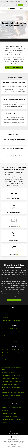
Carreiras (4, 422)
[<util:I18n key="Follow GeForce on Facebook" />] (9, 433)
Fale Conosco (14, 444)
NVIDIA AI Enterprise (8, 294)
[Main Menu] (1, 8)
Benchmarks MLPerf (7, 381)
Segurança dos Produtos (18, 442)
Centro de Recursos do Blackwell (10, 352)
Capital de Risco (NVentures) (9, 413)
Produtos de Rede (6, 320)
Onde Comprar (6, 398)
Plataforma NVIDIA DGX (8, 314)
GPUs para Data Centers (8, 311)
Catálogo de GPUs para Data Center (11, 359)
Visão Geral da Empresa (15, 407)
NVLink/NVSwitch (6, 341)
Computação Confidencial (8, 335)
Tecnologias (19, 419)
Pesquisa (15, 416)
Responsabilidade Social (8, 419)
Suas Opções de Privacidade (11, 441)
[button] (21, 8)
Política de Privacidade (13, 439)
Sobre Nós (4, 407)
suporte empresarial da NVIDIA (10, 121)
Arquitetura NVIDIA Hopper (9, 332)
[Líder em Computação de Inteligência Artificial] (11, 8)
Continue (20, 5)
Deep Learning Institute (8, 372)
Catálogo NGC (17, 381)
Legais (21, 441)
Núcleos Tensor (16, 341)
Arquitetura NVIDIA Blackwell (9, 329)
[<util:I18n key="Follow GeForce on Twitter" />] (14, 433)
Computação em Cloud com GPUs (10, 378)
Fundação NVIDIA (6, 416)
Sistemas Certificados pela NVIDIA (11, 384)
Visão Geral (3, 40)
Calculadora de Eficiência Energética (11, 375)
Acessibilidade (6, 442)
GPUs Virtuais (16, 320)
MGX (19, 332)
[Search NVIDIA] (4, 8)
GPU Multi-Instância (7, 338)
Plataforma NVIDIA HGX (8, 317)
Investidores (5, 410)
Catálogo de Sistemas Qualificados (11, 395)
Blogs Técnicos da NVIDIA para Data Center (13, 392)
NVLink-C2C (17, 338)
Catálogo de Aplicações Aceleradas (11, 349)
